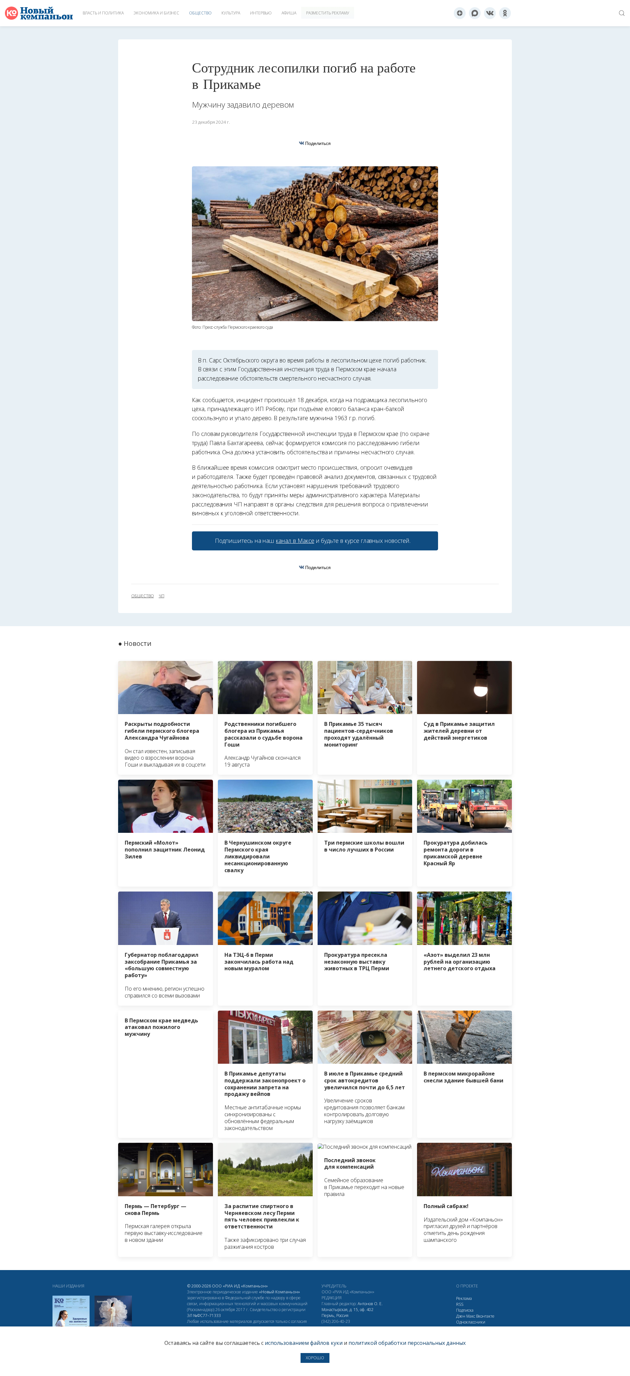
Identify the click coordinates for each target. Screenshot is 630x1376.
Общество (200, 13)
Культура (230, 13)
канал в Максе (295, 540)
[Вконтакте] (490, 13)
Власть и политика (103, 13)
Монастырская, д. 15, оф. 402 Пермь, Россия (347, 1312)
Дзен (460, 1316)
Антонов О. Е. (370, 1303)
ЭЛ (204, 1315)
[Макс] (475, 13)
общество (142, 596)
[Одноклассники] (505, 13)
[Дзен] (460, 13)
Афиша (289, 13)
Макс (470, 1316)
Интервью (261, 13)
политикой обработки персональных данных (407, 1342)
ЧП (161, 596)
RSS (459, 1304)
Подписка (464, 1310)
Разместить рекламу (327, 13)
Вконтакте (485, 1316)
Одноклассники (470, 1322)
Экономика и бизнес (156, 13)
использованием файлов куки (304, 1342)
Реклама (464, 1298)
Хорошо (315, 1358)
